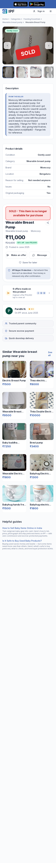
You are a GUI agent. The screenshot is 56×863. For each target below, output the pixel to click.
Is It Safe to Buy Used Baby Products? (22, 540)
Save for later (30, 262)
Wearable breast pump (12, 22)
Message (42, 255)
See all (50, 354)
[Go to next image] (48, 45)
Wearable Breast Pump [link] (35, 22)
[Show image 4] (50, 72)
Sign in (41, 11)
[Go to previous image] (7, 45)
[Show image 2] (22, 72)
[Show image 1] (8, 72)
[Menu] (50, 11)
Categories (16, 19)
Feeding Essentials (32, 19)
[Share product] (47, 222)
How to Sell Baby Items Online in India (22, 528)
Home (5, 19)
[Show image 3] (36, 72)
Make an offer (18, 255)
